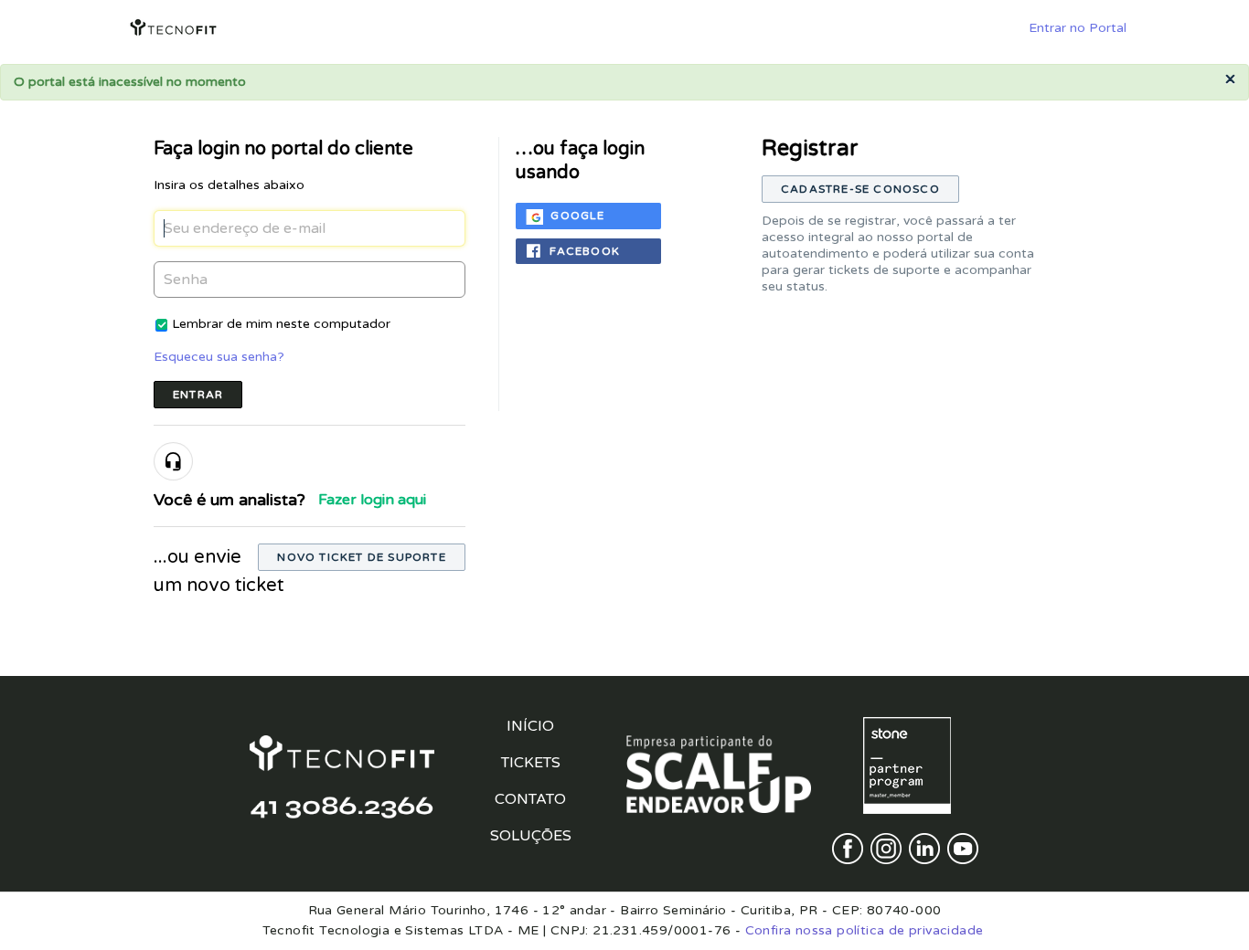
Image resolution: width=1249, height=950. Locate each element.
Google (577, 215)
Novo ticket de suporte (361, 557)
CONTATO (530, 799)
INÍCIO (530, 726)
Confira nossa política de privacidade (864, 930)
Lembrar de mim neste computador (281, 324)
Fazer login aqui (372, 500)
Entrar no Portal (1077, 28)
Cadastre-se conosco (860, 189)
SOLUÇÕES (530, 836)
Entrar (198, 394)
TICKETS (530, 763)
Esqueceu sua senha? (219, 356)
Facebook (585, 251)
